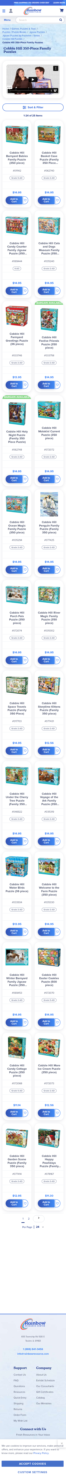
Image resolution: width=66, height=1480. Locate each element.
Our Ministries (43, 1403)
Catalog (40, 1398)
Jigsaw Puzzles (37, 32)
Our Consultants (45, 1386)
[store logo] (32, 10)
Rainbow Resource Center (33, 1324)
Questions (19, 1386)
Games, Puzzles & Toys (24, 29)
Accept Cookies (32, 1464)
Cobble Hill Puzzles (12, 39)
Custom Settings (32, 1472)
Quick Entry (20, 1398)
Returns (18, 1409)
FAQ (16, 1380)
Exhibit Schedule (45, 1380)
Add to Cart (14, 200)
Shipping (18, 1403)
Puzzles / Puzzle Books (14, 32)
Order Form (20, 1415)
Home (5, 29)
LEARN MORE (59, 2)
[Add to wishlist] (25, 200)
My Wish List (20, 1421)
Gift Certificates (44, 1392)
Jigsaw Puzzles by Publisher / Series (21, 35)
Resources (19, 1392)
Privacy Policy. (41, 1453)
